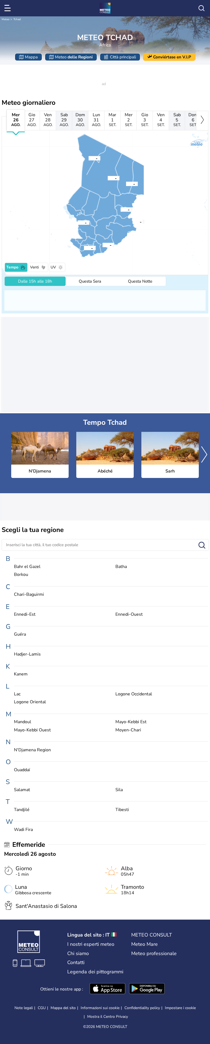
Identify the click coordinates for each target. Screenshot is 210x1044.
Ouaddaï (22, 770)
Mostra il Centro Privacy (107, 1017)
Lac (17, 694)
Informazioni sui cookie (100, 1007)
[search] (201, 8)
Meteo (6, 19)
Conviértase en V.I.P (172, 57)
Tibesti (122, 809)
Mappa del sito (63, 1007)
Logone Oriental (30, 702)
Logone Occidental (133, 694)
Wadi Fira (23, 829)
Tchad (17, 19)
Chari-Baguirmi (29, 594)
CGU (42, 1007)
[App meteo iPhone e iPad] (107, 989)
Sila (119, 789)
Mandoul (22, 722)
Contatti (75, 962)
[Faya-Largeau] (107, 177)
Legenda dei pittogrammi (95, 971)
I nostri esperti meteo (90, 944)
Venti (34, 267)
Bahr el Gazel (27, 566)
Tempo (12, 267)
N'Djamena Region (32, 750)
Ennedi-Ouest (129, 614)
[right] (202, 120)
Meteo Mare (144, 944)
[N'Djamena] (77, 222)
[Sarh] (102, 244)
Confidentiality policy (142, 1007)
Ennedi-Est (25, 614)
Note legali (23, 1007)
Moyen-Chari (128, 730)
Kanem (21, 674)
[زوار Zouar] (88, 158)
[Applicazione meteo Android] (147, 989)
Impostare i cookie (180, 1008)
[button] (77, 222)
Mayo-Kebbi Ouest (32, 730)
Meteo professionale (154, 953)
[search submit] (202, 545)
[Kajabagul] (132, 221)
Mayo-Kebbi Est (131, 722)
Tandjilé (22, 809)
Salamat (22, 789)
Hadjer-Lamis (27, 654)
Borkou (21, 574)
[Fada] (126, 183)
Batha (121, 566)
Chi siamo (78, 953)
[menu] (8, 8)
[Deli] (84, 247)
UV (53, 267)
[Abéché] (120, 209)
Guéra (20, 634)
